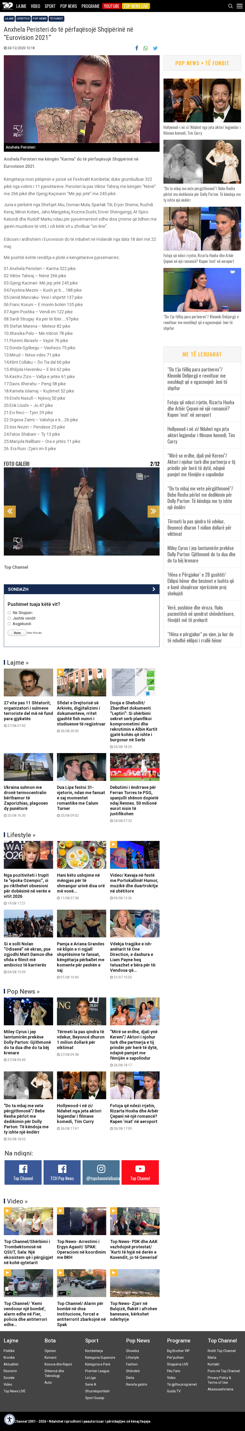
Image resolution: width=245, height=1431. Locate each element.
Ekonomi (10, 1371)
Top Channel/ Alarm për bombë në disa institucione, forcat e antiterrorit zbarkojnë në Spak (81, 1314)
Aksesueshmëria (220, 1389)
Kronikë (9, 1357)
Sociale (9, 1378)
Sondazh (18, 589)
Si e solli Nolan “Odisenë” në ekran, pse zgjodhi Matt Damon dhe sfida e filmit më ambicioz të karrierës (28, 957)
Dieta (130, 1378)
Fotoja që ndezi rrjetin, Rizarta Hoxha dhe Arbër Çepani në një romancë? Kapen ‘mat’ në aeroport (134, 1116)
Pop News (68, 6)
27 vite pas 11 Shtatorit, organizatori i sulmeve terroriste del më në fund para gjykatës (28, 714)
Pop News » (23, 991)
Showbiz (132, 1351)
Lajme (21, 6)
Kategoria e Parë (97, 1364)
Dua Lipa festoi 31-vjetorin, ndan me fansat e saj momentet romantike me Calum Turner (81, 801)
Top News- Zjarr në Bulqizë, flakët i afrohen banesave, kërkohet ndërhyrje (133, 1311)
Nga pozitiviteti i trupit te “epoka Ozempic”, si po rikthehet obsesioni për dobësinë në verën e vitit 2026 (27, 889)
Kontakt (213, 1364)
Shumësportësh (97, 1391)
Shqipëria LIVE (178, 1364)
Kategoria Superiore (100, 1357)
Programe (91, 6)
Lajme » (18, 662)
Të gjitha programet (182, 1384)
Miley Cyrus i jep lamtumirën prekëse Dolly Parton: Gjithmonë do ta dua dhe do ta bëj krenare (27, 1045)
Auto (48, 1382)
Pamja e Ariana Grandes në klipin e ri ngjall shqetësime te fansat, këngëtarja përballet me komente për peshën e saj (80, 960)
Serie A (90, 1384)
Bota (50, 1341)
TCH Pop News (62, 1178)
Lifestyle (23, 18)
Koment (50, 1357)
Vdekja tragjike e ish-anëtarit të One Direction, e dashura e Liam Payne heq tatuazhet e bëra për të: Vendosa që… (133, 960)
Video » (17, 1201)
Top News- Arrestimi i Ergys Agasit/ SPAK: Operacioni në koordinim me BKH (81, 1249)
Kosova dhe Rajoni (58, 1364)
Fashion (132, 1364)
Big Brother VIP (178, 1351)
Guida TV (174, 1391)
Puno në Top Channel (224, 1371)
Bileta (212, 1357)
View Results (34, 632)
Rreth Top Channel (222, 1351)
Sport (50, 6)
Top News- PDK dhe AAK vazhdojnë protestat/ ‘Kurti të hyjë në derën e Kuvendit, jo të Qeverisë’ (134, 1249)
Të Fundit (56, 18)
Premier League (97, 1371)
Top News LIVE (136, 6)
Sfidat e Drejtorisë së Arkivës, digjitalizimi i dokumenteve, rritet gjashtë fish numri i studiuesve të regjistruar (81, 716)
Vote (17, 633)
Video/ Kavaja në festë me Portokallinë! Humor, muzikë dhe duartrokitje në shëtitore (134, 886)
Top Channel (23, 1178)
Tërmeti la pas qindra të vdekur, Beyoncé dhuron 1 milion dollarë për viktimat (81, 1043)
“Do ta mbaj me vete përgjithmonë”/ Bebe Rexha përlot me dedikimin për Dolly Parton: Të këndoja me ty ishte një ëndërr (26, 1122)
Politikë (9, 1351)
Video (35, 6)
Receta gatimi (136, 1384)
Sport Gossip (94, 1398)
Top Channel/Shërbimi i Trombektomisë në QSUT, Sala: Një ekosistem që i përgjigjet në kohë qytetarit (28, 1252)
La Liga (90, 1378)
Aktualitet (11, 1364)
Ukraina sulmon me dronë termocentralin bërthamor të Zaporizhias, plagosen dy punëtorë (26, 801)
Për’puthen (175, 1357)
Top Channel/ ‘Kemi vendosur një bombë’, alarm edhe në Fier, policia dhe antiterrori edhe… (25, 1314)
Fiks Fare (173, 1371)
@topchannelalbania (103, 1178)
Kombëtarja (94, 1351)
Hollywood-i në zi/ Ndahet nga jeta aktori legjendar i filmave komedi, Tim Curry (79, 1116)
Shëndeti (133, 1371)
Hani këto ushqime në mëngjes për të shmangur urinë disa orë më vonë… (81, 886)
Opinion (50, 1351)
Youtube (111, 6)
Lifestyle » (21, 835)
